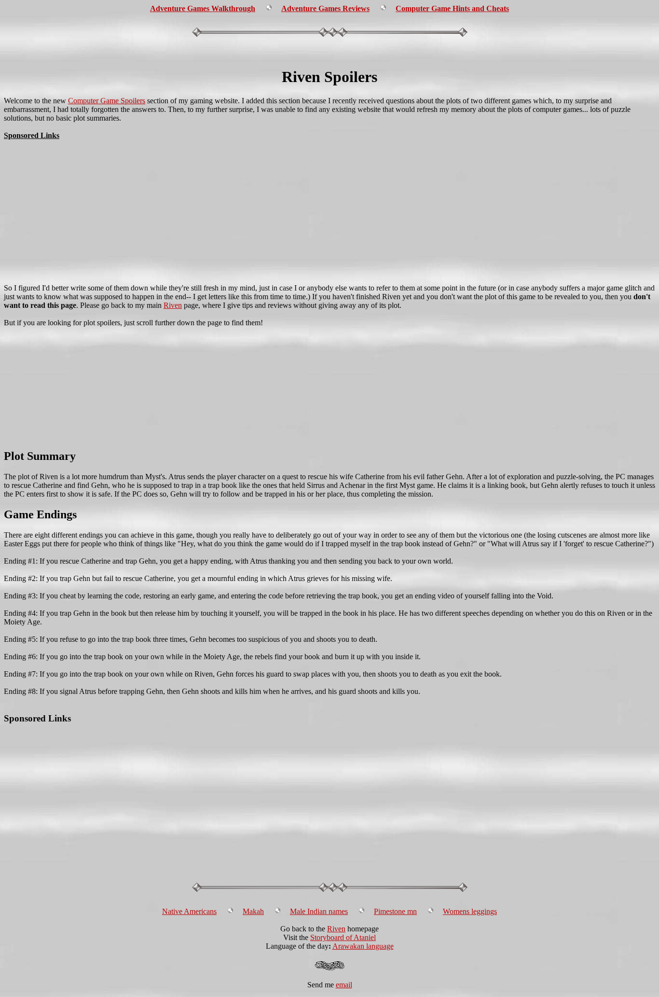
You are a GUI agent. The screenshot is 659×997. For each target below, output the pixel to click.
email (344, 985)
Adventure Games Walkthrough (202, 8)
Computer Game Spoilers (106, 101)
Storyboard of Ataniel (343, 937)
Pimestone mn (395, 911)
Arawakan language (363, 946)
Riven (173, 305)
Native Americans (189, 911)
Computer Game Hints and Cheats (452, 8)
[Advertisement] (329, 54)
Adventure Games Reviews (325, 8)
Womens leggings (470, 911)
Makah (253, 911)
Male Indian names (319, 911)
